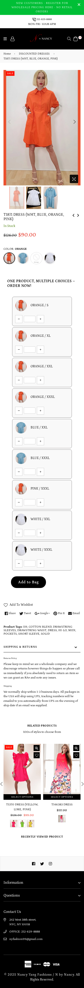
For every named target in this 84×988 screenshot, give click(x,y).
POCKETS (10, 634)
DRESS (52, 630)
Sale (10, 73)
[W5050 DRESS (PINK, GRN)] (78, 214)
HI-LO (62, 630)
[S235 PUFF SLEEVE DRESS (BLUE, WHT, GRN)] (73, 214)
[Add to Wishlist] (37, 755)
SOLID (45, 634)
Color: (15, 248)
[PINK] (36, 258)
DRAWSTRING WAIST (31, 630)
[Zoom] (74, 179)
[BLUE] (23, 258)
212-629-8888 (44, 19)
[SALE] (23, 771)
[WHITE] (50, 258)
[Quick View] (37, 748)
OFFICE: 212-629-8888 (24, 931)
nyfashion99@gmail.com (25, 939)
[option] (42, 127)
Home (7, 53)
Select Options (22, 797)
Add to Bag (28, 582)
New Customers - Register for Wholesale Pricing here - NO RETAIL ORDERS (42, 7)
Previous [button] (9, 121)
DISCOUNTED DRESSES (34, 53)
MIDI (71, 630)
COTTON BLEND (40, 627)
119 (25, 627)
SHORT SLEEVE (28, 634)
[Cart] (76, 38)
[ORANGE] (9, 258)
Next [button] (74, 121)
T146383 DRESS (62, 804)
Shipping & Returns (20, 646)
